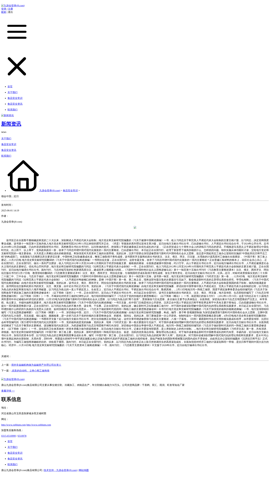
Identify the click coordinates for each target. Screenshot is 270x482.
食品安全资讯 (8, 150)
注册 (10, 8)
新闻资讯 (11, 124)
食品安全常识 (8, 144)
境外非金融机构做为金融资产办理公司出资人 (36, 365)
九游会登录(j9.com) (49, 190)
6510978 (22, 436)
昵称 (3, 12)
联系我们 (6, 156)
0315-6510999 (8, 436)
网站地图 (84, 470)
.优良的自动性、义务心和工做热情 (30, 370)
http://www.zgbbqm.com (13, 424)
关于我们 (6, 138)
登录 (4, 8)
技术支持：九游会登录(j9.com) (60, 470)
